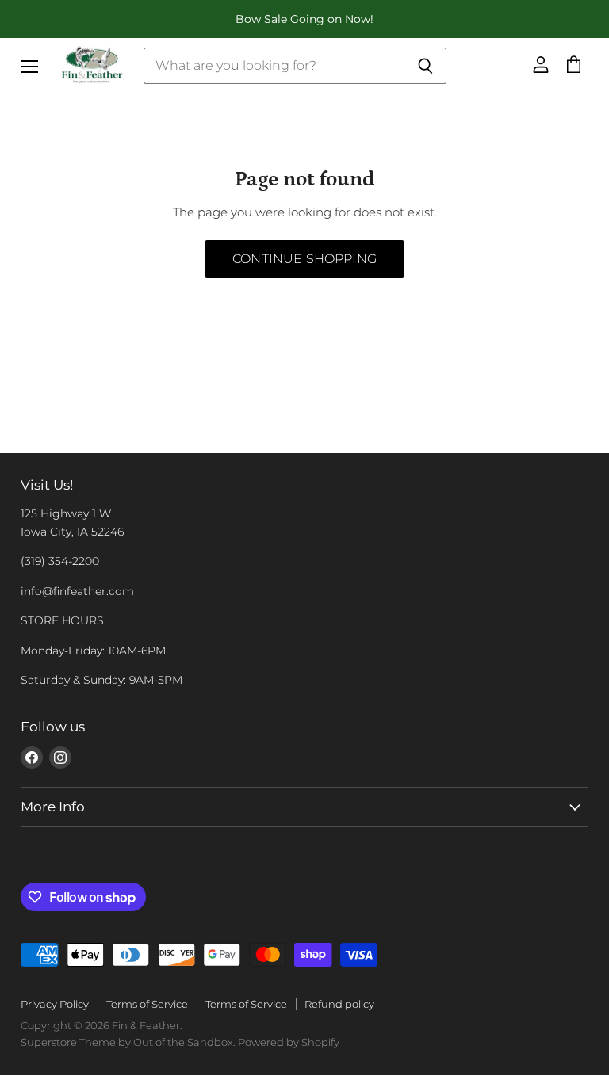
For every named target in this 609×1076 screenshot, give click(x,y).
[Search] (425, 66)
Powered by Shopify (288, 1042)
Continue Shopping (304, 258)
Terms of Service (147, 1004)
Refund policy (339, 1004)
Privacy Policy (55, 1004)
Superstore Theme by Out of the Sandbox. (128, 1042)
